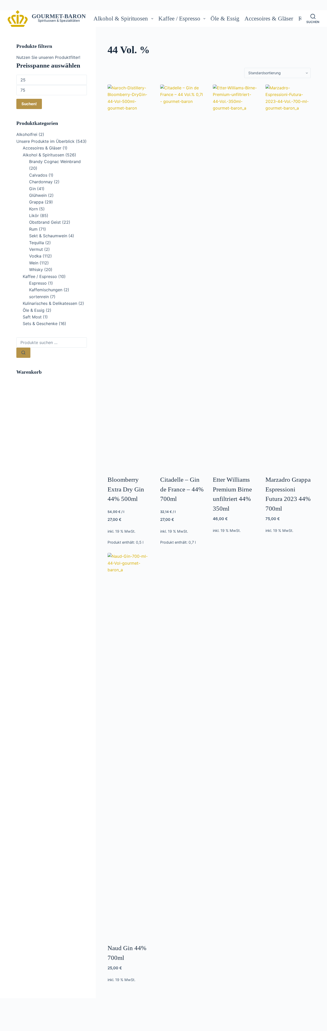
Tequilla (36, 242)
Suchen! (29, 103)
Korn (33, 208)
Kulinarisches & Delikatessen (50, 303)
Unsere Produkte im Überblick (45, 141)
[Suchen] (23, 353)
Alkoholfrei (26, 134)
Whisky (36, 269)
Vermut (36, 249)
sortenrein (39, 296)
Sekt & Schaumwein (48, 235)
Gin (32, 188)
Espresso (38, 283)
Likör (34, 215)
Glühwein (38, 195)
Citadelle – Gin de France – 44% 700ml (182, 489)
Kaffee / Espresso (179, 18)
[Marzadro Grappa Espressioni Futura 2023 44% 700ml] (288, 276)
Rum (33, 229)
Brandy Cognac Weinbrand (55, 161)
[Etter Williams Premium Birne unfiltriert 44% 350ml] (235, 276)
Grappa (36, 202)
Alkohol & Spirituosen (121, 18)
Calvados (38, 175)
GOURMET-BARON (59, 16)
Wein (33, 262)
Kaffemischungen (45, 289)
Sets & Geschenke (40, 323)
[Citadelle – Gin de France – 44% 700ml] (182, 276)
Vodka (35, 256)
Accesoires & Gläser (268, 18)
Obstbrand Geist (45, 222)
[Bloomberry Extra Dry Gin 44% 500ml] (130, 276)
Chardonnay (41, 181)
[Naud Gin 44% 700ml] (130, 745)
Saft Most (32, 316)
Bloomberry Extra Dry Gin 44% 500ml (126, 489)
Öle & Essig (225, 18)
